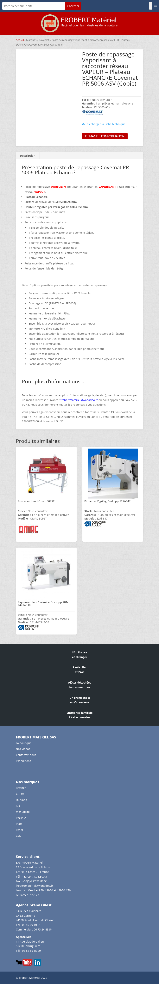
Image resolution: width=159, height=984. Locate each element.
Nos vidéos (23, 749)
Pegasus (21, 818)
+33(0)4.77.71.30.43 (34, 876)
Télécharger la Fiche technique (105, 124)
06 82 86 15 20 (31, 950)
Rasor (19, 830)
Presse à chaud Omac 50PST (36, 501)
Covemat (44, 40)
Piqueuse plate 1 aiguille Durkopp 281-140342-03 (43, 603)
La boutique (23, 743)
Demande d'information (104, 136)
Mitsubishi (23, 812)
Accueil (20, 40)
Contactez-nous (26, 755)
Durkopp (21, 800)
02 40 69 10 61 (31, 925)
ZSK (18, 835)
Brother (21, 788)
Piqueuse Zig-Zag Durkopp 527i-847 (107, 501)
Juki (18, 806)
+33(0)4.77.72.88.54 (34, 881)
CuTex (20, 794)
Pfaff (19, 824)
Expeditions (23, 761)
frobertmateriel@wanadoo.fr (34, 885)
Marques (31, 40)
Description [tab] (27, 155)
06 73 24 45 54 (43, 929)
